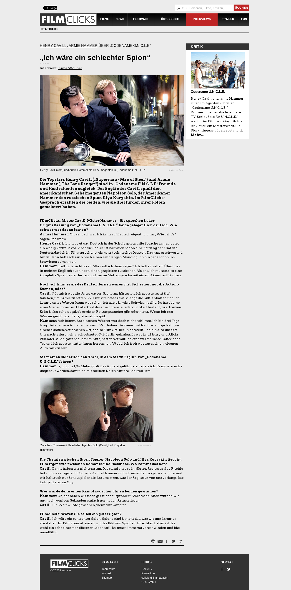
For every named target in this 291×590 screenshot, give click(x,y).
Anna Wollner (70, 68)
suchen (241, 8)
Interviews (202, 19)
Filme (104, 19)
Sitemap (107, 577)
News (119, 19)
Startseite (49, 29)
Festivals (140, 19)
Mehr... (197, 135)
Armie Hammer (83, 46)
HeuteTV (146, 569)
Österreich (170, 19)
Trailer (228, 19)
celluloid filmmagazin (154, 577)
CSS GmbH (148, 582)
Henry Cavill (53, 46)
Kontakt (110, 562)
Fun (244, 19)
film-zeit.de (148, 573)
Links (146, 562)
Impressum (108, 569)
